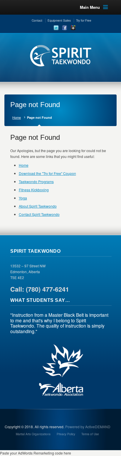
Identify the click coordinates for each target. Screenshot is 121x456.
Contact (37, 20)
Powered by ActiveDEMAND (87, 426)
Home (16, 117)
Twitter (56, 27)
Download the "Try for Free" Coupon (47, 173)
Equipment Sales (59, 20)
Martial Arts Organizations (33, 434)
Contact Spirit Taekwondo (39, 214)
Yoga (23, 197)
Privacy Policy (66, 434)
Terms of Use (90, 434)
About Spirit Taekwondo (38, 206)
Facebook (64, 27)
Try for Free (83, 20)
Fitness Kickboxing (34, 189)
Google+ (73, 27)
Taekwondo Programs (36, 181)
